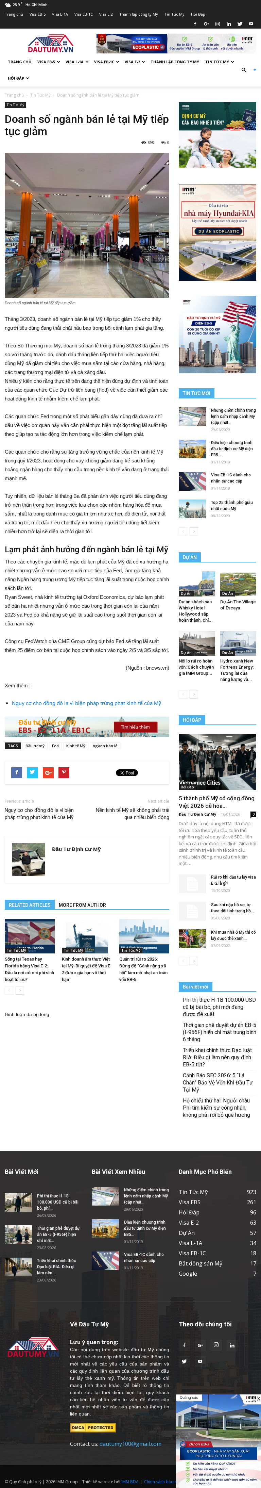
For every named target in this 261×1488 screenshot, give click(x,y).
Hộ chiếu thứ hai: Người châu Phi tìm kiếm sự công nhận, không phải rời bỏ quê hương (216, 1107)
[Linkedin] (229, 24)
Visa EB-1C (83, 14)
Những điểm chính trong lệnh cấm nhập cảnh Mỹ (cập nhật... (233, 416)
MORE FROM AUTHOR (82, 905)
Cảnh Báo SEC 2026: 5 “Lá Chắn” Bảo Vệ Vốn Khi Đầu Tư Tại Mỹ (218, 1082)
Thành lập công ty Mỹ (138, 14)
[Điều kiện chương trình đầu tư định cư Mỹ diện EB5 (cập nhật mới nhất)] (192, 449)
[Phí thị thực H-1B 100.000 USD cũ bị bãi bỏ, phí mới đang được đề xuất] (18, 1202)
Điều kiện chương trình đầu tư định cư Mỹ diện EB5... (232, 448)
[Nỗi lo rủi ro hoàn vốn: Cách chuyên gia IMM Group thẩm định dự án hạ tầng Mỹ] (197, 643)
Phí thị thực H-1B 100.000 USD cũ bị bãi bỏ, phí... (58, 1202)
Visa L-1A (60, 14)
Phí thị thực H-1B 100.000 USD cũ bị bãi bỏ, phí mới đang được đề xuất (219, 1007)
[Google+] (206, 24)
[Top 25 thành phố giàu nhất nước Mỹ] (192, 509)
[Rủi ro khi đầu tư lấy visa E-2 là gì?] (192, 883)
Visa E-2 (106, 14)
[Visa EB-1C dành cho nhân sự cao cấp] (192, 481)
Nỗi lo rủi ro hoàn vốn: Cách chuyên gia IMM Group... (196, 667)
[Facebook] (195, 24)
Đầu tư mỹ (35, 745)
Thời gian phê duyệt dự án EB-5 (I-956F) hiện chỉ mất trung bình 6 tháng (219, 1032)
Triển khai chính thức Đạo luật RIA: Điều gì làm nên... (56, 1266)
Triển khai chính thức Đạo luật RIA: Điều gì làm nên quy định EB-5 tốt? (217, 1057)
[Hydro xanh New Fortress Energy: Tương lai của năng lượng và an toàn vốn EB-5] (238, 643)
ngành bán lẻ (105, 745)
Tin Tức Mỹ (174, 14)
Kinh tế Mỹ (75, 745)
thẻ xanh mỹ (99, 1378)
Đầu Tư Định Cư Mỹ (76, 849)
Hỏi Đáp (198, 14)
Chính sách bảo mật (163, 1482)
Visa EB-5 (38, 14)
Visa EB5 (190, 1202)
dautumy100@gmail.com (130, 1444)
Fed (55, 745)
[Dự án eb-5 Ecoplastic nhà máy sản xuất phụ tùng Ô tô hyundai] (218, 1441)
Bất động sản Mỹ (200, 1263)
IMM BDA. (130, 1482)
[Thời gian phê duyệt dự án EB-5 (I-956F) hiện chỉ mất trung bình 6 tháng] (18, 1234)
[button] (246, 70)
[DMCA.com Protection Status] (93, 1427)
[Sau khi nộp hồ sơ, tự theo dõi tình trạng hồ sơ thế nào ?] (192, 911)
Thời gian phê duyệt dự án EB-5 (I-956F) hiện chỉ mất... (58, 1234)
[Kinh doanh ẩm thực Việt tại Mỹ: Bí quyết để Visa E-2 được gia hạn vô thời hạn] (87, 936)
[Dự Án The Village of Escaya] (238, 583)
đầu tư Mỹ (142, 1349)
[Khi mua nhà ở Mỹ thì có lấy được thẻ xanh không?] (192, 938)
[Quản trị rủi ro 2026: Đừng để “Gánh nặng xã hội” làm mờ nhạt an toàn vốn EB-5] (144, 936)
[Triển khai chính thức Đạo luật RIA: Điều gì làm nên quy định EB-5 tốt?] (18, 1267)
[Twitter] (240, 24)
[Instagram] (217, 24)
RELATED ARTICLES (30, 905)
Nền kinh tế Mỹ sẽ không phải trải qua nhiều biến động (132, 813)
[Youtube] (251, 24)
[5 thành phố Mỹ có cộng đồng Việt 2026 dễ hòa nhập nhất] (217, 762)
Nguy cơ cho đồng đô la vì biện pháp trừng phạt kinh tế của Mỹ (86, 703)
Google (188, 1273)
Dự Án (186, 593)
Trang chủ (14, 14)
